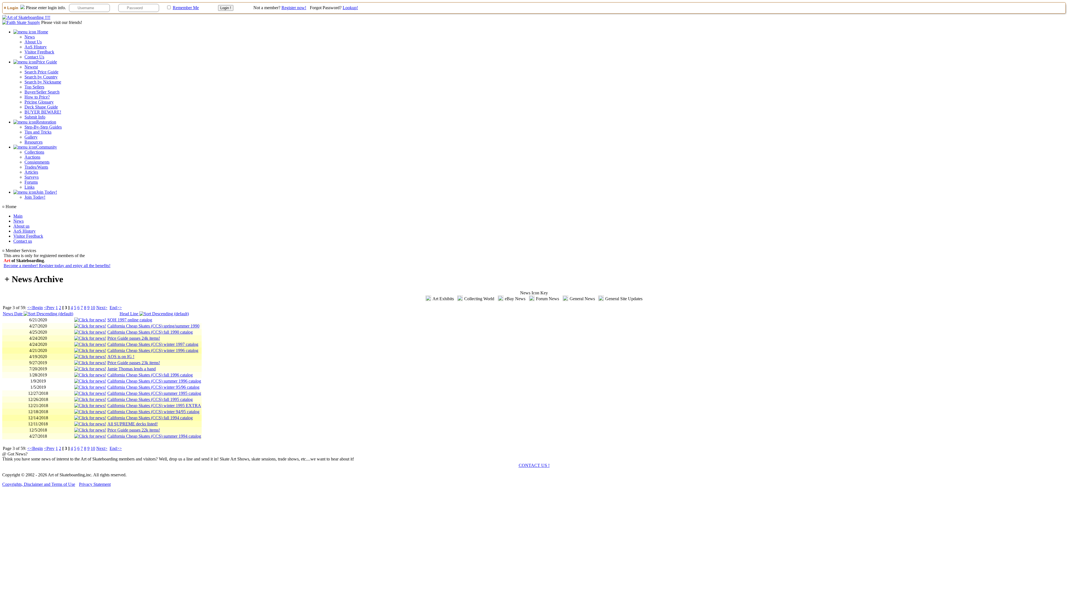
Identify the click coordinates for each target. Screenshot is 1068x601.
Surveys (31, 177)
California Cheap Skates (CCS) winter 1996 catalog (152, 350)
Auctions (32, 157)
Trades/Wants (36, 167)
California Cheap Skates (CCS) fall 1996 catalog (150, 375)
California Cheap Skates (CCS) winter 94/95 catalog (153, 411)
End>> (116, 307)
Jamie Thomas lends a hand (131, 368)
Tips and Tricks (37, 132)
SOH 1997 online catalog (129, 319)
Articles (31, 172)
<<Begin (35, 307)
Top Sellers (34, 87)
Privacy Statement (95, 484)
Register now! (293, 7)
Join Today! (34, 197)
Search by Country (41, 77)
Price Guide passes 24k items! (133, 338)
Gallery (31, 137)
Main (18, 216)
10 (93, 307)
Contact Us (34, 57)
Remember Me (186, 7)
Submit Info (34, 117)
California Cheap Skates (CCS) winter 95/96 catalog (153, 387)
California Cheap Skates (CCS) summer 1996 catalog (154, 381)
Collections (34, 152)
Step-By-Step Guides (43, 127)
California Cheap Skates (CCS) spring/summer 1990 (153, 326)
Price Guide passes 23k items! (133, 362)
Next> (101, 307)
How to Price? (37, 97)
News (29, 37)
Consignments (37, 162)
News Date (13, 313)
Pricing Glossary (39, 102)
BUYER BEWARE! (42, 112)
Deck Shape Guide (41, 107)
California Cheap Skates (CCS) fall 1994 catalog (150, 417)
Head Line (129, 313)
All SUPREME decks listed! (132, 424)
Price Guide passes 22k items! (133, 430)
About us (21, 226)
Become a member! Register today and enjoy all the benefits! (57, 265)
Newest (31, 67)
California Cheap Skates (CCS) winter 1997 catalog (152, 344)
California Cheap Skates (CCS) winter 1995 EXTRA (154, 405)
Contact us (22, 241)
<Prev (49, 307)
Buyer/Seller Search (42, 92)
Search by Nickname (42, 82)
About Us (33, 42)
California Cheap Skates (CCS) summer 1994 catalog (154, 436)
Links (29, 187)
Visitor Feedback (39, 52)
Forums (31, 182)
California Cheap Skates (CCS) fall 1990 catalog (150, 332)
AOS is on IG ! (120, 356)
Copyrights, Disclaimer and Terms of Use (38, 484)
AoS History (35, 47)
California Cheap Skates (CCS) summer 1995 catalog (154, 393)
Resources (33, 142)
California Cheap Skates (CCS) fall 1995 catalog (150, 399)
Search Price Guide (41, 72)
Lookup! (350, 7)
